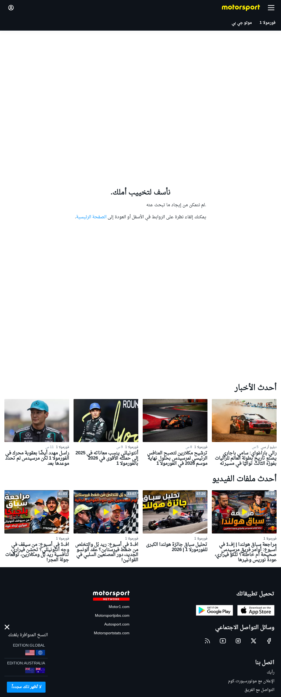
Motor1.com (119, 607)
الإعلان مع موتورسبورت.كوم (251, 681)
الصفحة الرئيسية (91, 217)
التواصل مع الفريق (259, 690)
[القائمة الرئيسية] (271, 7)
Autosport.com (117, 624)
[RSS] (207, 640)
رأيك (270, 672)
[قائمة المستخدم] (10, 7)
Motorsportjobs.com (112, 615)
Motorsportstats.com (112, 633)
